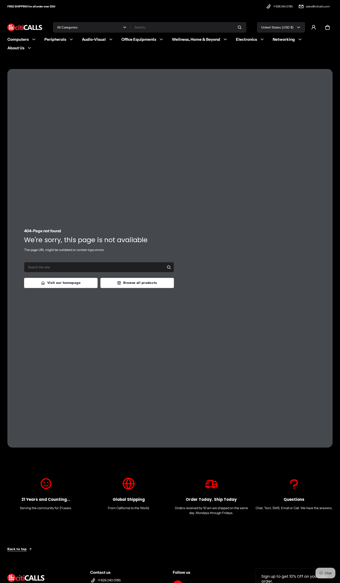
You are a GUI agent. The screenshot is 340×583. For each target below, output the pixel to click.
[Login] (314, 27)
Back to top (17, 549)
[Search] (169, 267)
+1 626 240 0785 (283, 6)
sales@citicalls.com (318, 6)
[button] (327, 27)
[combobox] (188, 27)
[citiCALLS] (24, 27)
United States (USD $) (277, 27)
